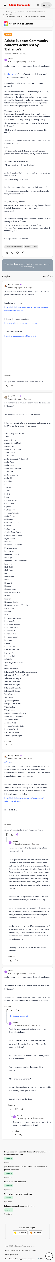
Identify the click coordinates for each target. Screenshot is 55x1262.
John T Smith (13, 396)
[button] (4, 6)
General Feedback (31, 247)
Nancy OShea (13, 285)
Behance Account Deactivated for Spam (19, 1206)
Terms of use (26, 1250)
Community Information (14, 247)
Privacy (34, 1250)
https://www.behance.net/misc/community (20, 323)
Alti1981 (11, 58)
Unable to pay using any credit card (18, 1194)
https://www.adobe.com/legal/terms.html (20, 336)
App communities (19, 12)
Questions (9, 14)
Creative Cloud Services (37, 12)
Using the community (12, 1250)
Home (8, 12)
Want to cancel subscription (15, 1182)
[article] (27, 335)
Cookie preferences (11, 1255)
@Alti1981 (7, 762)
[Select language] (38, 5)
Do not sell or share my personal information (20, 1259)
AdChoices (43, 1259)
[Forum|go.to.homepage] (20, 5)
